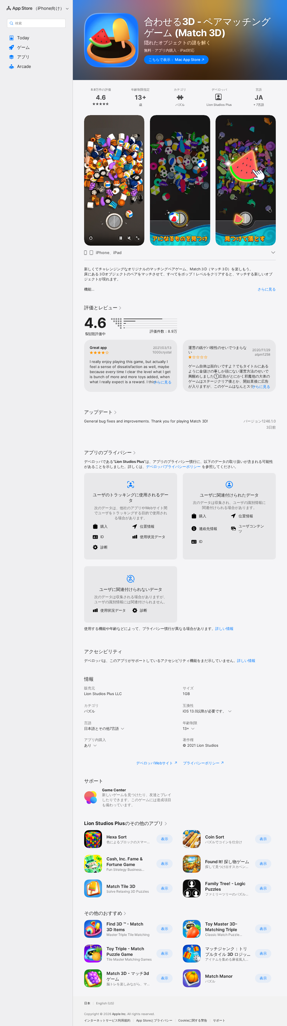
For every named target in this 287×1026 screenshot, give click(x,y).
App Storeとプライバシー (154, 1020)
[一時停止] (120, 238)
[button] (36, 38)
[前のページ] (78, 97)
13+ (186, 728)
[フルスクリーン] (137, 238)
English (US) (105, 1003)
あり (87, 745)
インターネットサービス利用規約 (107, 1020)
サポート (219, 1020)
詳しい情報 (224, 628)
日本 (87, 1003)
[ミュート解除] (129, 238)
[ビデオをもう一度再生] (90, 238)
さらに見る (267, 289)
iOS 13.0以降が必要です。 (204, 711)
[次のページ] (281, 97)
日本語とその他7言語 (101, 728)
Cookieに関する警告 (192, 1020)
